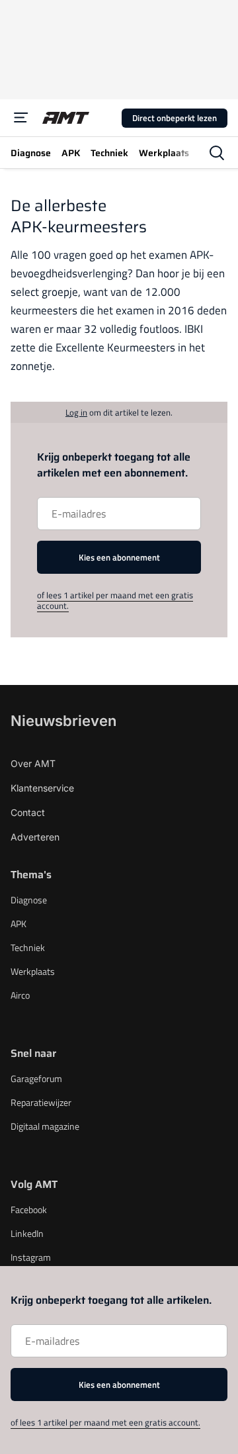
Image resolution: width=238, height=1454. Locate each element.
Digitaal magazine (45, 1126)
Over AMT (33, 763)
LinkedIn (27, 1233)
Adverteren (35, 836)
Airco (20, 995)
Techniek (28, 947)
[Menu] (21, 118)
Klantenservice (42, 788)
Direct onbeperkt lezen (174, 117)
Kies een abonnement (119, 557)
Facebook (29, 1209)
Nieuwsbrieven (63, 720)
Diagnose (29, 900)
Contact (28, 812)
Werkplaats (33, 971)
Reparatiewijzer (41, 1102)
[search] (216, 153)
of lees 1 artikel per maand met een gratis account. (115, 600)
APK (18, 924)
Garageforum (36, 1078)
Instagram (31, 1257)
